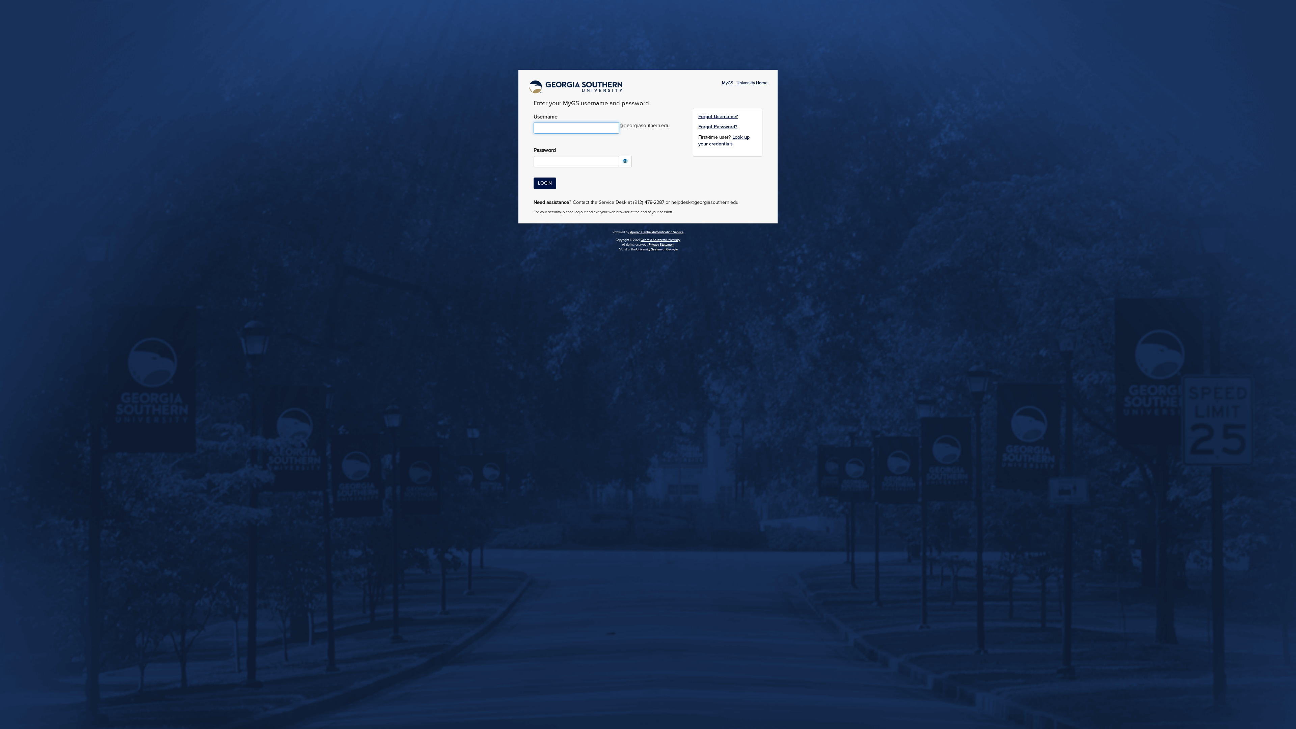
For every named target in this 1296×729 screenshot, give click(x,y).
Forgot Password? (717, 127)
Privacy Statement (661, 245)
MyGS (727, 83)
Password (545, 150)
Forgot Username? (718, 116)
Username (546, 116)
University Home (751, 83)
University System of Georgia (657, 249)
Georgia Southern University (660, 240)
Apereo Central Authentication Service (656, 232)
